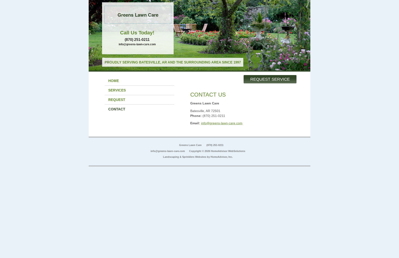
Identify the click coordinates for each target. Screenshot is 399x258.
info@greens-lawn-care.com (137, 44)
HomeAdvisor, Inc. (222, 156)
